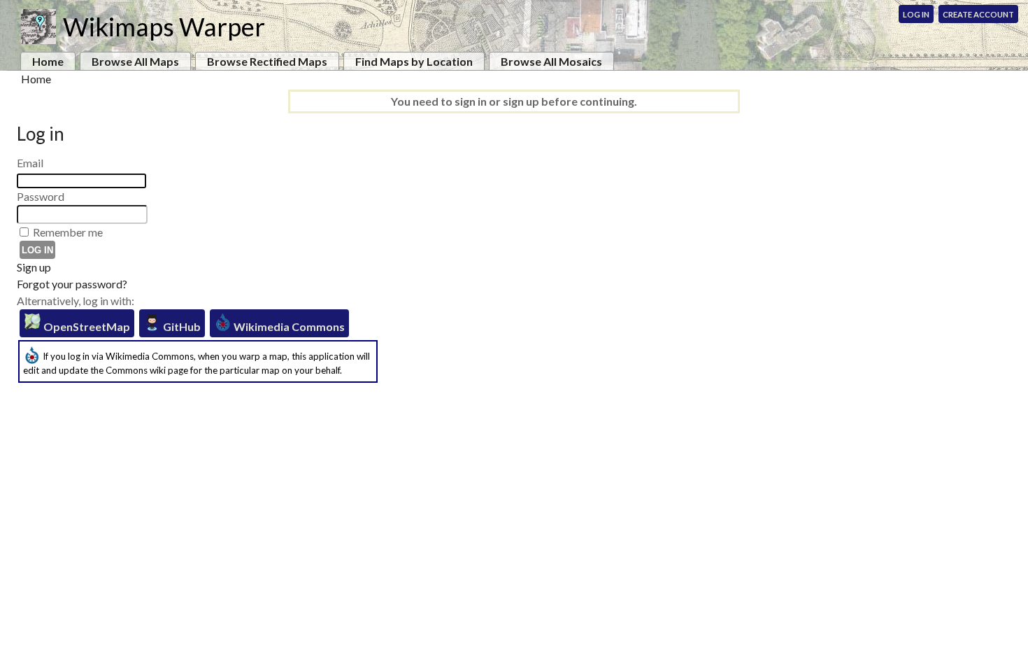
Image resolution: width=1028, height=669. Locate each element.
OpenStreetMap (85, 326)
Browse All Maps (135, 61)
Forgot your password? (72, 283)
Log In (916, 14)
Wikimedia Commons (288, 326)
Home (48, 61)
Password (40, 196)
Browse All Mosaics (551, 61)
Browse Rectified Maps (267, 61)
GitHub (181, 326)
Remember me (68, 232)
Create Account (978, 14)
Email (30, 162)
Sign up (34, 267)
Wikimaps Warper (164, 26)
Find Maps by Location (414, 61)
